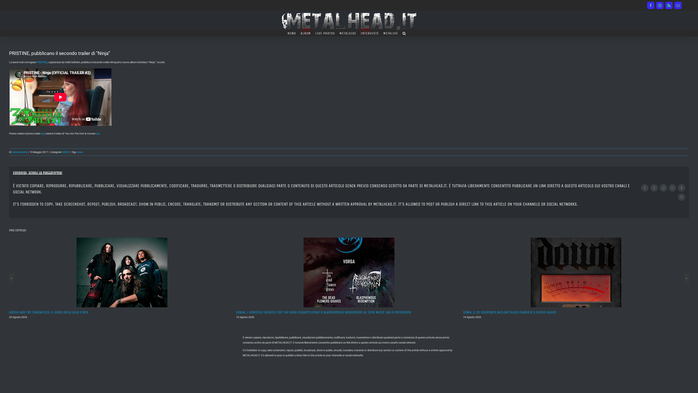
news (80, 152)
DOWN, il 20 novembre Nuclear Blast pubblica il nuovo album (282, 312)
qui (42, 133)
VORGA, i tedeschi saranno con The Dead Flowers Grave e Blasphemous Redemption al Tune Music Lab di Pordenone (96, 312)
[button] (404, 33)
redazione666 (19, 152)
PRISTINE (42, 62)
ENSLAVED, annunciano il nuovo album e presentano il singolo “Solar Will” (519, 312)
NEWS (65, 152)
